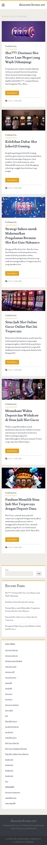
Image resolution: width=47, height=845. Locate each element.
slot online (9, 710)
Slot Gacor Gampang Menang (16, 749)
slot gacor (8, 694)
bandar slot (9, 760)
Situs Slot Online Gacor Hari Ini (16, 754)
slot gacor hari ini (11, 650)
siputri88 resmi (10, 798)
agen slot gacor (10, 678)
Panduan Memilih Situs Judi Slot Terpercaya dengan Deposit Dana (23, 478)
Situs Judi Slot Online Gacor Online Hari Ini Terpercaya (23, 300)
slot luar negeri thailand (13, 661)
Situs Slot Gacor (11, 721)
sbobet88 (8, 683)
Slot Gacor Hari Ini (12, 743)
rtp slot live (9, 732)
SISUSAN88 (9, 787)
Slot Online (15, 101)
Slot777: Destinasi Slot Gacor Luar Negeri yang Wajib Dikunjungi (23, 31)
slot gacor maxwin (12, 705)
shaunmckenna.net (32, 5)
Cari (6, 570)
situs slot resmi (10, 667)
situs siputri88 (10, 803)
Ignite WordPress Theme (22, 839)
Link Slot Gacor (11, 738)
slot (6, 716)
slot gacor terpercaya (12, 792)
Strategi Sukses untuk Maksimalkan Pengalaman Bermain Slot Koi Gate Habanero (23, 207)
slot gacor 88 (9, 672)
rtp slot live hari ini (12, 727)
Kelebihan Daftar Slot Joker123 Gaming (23, 120)
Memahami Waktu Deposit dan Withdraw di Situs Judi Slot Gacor (23, 389)
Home (5, 16)
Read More (13, 93)
